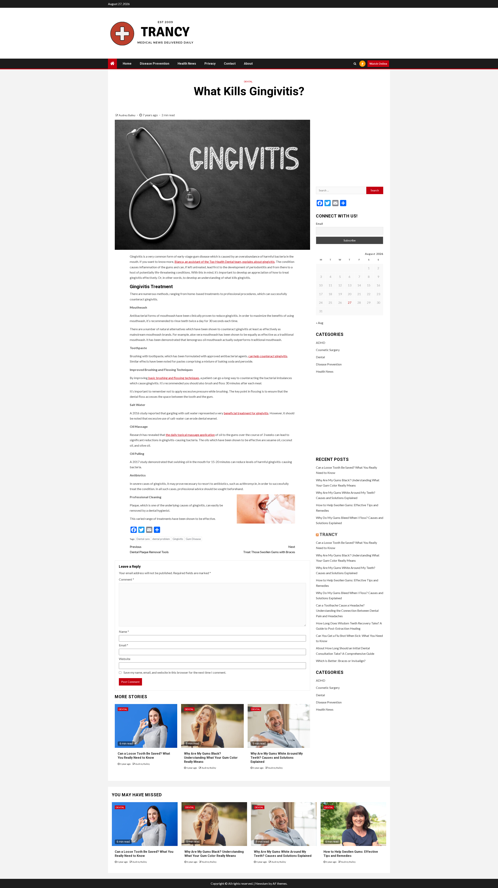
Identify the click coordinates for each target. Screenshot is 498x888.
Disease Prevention (154, 63)
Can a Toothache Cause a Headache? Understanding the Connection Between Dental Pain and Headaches (347, 610)
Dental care (143, 538)
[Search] (354, 63)
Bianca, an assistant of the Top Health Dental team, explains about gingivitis (224, 261)
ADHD (320, 342)
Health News (187, 63)
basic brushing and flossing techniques (173, 378)
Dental (248, 81)
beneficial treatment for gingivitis (246, 413)
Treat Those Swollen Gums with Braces (269, 549)
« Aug (319, 323)
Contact (230, 63)
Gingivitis (178, 538)
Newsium (261, 883)
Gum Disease (193, 538)
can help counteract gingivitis (267, 356)
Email (123, 645)
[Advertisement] (349, 148)
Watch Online (378, 63)
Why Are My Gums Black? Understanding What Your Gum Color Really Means (211, 758)
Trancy (329, 534)
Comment (126, 579)
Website (124, 659)
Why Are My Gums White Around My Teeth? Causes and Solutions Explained (277, 758)
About (248, 63)
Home (127, 63)
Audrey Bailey (127, 115)
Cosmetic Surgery (328, 350)
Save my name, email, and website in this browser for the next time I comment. (175, 672)
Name (124, 631)
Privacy (210, 63)
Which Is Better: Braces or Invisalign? (341, 661)
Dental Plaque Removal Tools (149, 549)
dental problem (161, 538)
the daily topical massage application (190, 435)
